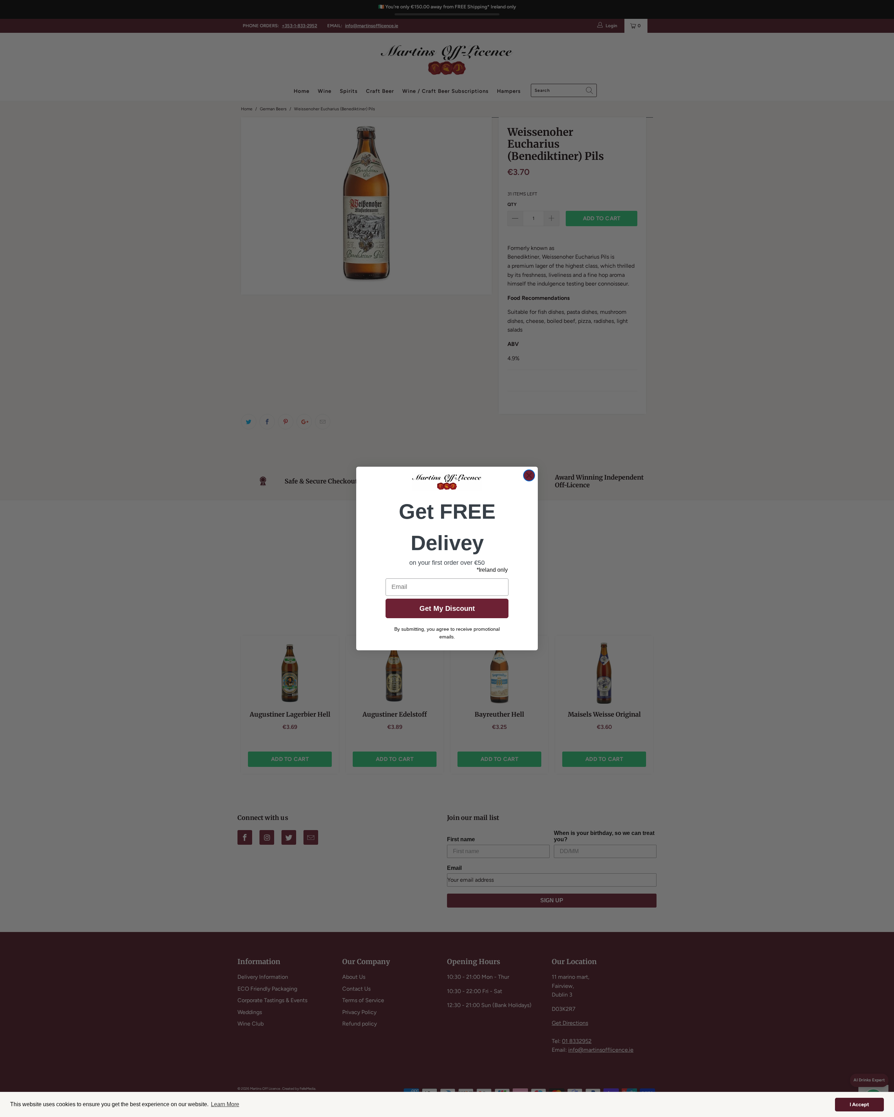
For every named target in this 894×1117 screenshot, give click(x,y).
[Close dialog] (529, 475)
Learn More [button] (225, 1104)
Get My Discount (447, 608)
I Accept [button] (859, 1104)
